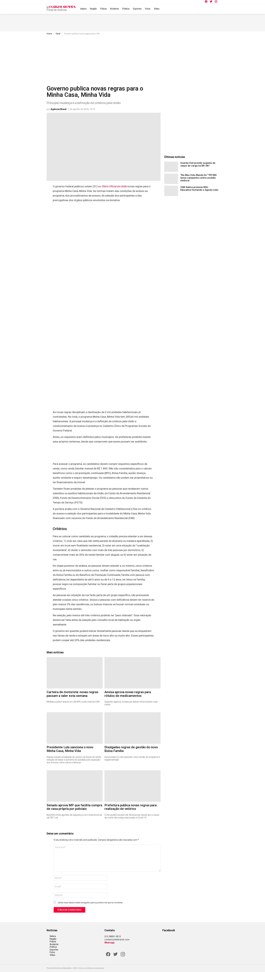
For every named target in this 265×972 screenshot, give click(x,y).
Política (125, 9)
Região (93, 9)
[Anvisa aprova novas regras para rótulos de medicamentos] (132, 673)
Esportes (137, 9)
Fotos (147, 9)
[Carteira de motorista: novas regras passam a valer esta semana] (75, 673)
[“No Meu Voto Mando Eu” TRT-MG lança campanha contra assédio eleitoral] (171, 179)
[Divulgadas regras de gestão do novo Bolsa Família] (132, 728)
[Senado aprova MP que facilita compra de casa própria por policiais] (75, 786)
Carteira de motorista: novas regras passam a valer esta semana (72, 694)
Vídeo (156, 9)
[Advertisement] (132, 57)
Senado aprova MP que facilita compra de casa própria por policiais (74, 807)
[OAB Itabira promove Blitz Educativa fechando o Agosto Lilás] (171, 191)
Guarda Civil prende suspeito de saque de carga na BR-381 (197, 164)
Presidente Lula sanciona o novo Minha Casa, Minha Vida (70, 749)
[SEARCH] (216, 9)
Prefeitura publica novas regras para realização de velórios (130, 807)
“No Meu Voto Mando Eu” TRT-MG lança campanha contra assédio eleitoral (198, 178)
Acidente (114, 9)
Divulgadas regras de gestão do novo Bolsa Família (131, 749)
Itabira (83, 9)
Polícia (103, 9)
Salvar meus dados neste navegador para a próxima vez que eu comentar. (90, 902)
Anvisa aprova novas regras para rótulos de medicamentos (127, 694)
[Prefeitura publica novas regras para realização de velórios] (132, 786)
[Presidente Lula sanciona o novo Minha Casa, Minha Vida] (75, 728)
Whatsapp (109, 942)
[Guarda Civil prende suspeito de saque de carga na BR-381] (171, 167)
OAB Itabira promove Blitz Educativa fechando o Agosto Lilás (199, 188)
